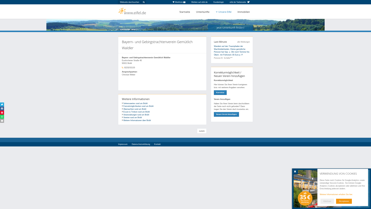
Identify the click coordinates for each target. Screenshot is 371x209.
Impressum (123, 144)
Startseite (184, 11)
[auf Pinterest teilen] (2, 113)
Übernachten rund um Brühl (134, 109)
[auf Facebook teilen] (2, 109)
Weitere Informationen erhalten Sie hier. (336, 194)
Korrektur (220, 93)
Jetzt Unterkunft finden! (230, 27)
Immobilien (244, 11)
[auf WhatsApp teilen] (2, 117)
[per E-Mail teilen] (2, 121)
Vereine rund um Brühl (132, 117)
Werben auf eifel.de (199, 2)
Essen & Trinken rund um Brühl (136, 112)
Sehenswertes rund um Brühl (135, 103)
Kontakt (157, 144)
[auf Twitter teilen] (2, 104)
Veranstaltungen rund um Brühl (136, 115)
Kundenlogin (218, 2)
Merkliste (180, 2)
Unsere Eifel (224, 11)
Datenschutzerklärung (141, 144)
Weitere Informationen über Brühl (137, 120)
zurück (202, 131)
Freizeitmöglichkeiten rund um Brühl (138, 106)
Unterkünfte (202, 11)
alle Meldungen (243, 42)
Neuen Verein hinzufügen (226, 114)
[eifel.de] (132, 10)
